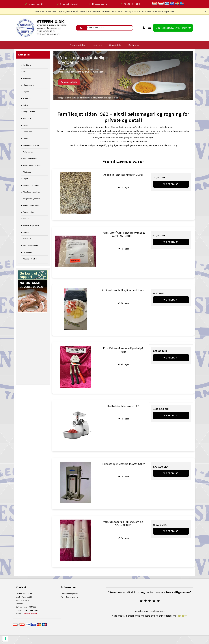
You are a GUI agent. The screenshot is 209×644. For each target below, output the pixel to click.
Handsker (27, 118)
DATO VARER (28, 252)
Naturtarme (28, 152)
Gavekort (27, 239)
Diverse (26, 138)
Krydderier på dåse (31, 225)
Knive (25, 105)
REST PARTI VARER (30, 245)
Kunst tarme (28, 85)
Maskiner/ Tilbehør (31, 259)
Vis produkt (171, 184)
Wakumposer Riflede (32, 165)
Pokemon (27, 98)
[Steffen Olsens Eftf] (44, 27)
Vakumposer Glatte (31, 205)
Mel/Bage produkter (31, 192)
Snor (25, 72)
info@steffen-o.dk (29, 613)
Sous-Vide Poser (30, 159)
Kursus (26, 232)
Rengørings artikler (31, 145)
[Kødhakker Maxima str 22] (75, 424)
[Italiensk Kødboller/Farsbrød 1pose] (75, 309)
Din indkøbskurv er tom (171, 27)
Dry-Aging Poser (29, 212)
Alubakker (27, 78)
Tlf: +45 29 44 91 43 (132, 4)
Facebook (181, 615)
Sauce (26, 219)
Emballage (27, 132)
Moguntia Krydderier (31, 199)
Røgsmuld (27, 92)
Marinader (27, 172)
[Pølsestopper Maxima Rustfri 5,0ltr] (75, 482)
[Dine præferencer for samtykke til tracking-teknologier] (5, 639)
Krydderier (27, 65)
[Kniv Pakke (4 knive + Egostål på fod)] (75, 366)
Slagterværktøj (29, 112)
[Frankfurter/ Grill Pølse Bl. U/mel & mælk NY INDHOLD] (75, 251)
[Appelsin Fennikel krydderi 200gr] (75, 193)
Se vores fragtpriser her (70, 4)
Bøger (25, 179)
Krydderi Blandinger (31, 185)
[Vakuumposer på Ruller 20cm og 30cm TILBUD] (75, 540)
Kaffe (25, 125)
